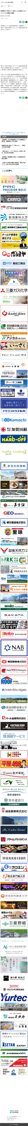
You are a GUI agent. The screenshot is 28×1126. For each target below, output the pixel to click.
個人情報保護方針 (11, 1118)
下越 (2, 18)
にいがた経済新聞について (14, 1116)
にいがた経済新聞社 (14, 1124)
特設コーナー (10, 6)
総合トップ (3, 6)
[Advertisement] (14, 47)
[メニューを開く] (25, 2)
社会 (6, 18)
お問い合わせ (10, 1119)
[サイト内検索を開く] (22, 2)
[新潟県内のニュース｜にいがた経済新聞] (7, 2)
